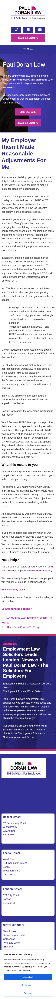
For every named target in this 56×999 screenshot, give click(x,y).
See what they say (12, 589)
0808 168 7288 (28, 112)
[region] (28, 974)
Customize (26, 985)
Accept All (28, 977)
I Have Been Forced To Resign (23, 627)
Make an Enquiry (28, 37)
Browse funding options (15, 608)
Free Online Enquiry (40, 570)
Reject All (28, 993)
